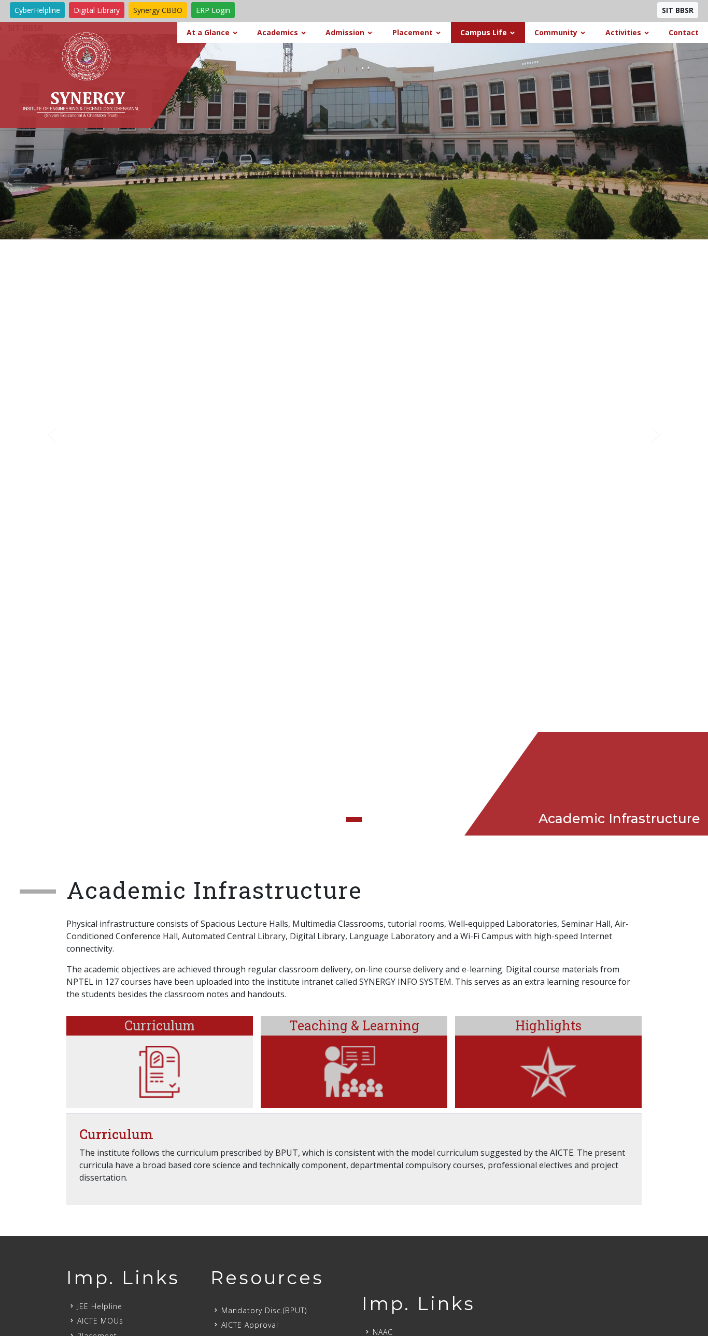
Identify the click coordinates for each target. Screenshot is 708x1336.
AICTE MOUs (100, 1321)
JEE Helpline (99, 1306)
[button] (53, 435)
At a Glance (208, 32)
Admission (344, 32)
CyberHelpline (37, 10)
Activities (623, 32)
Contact (684, 32)
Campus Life (483, 32)
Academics (277, 32)
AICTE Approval (249, 1325)
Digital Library (97, 10)
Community (555, 32)
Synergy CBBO (157, 10)
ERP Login (213, 10)
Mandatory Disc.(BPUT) (264, 1310)
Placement (412, 32)
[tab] (159, 1062)
